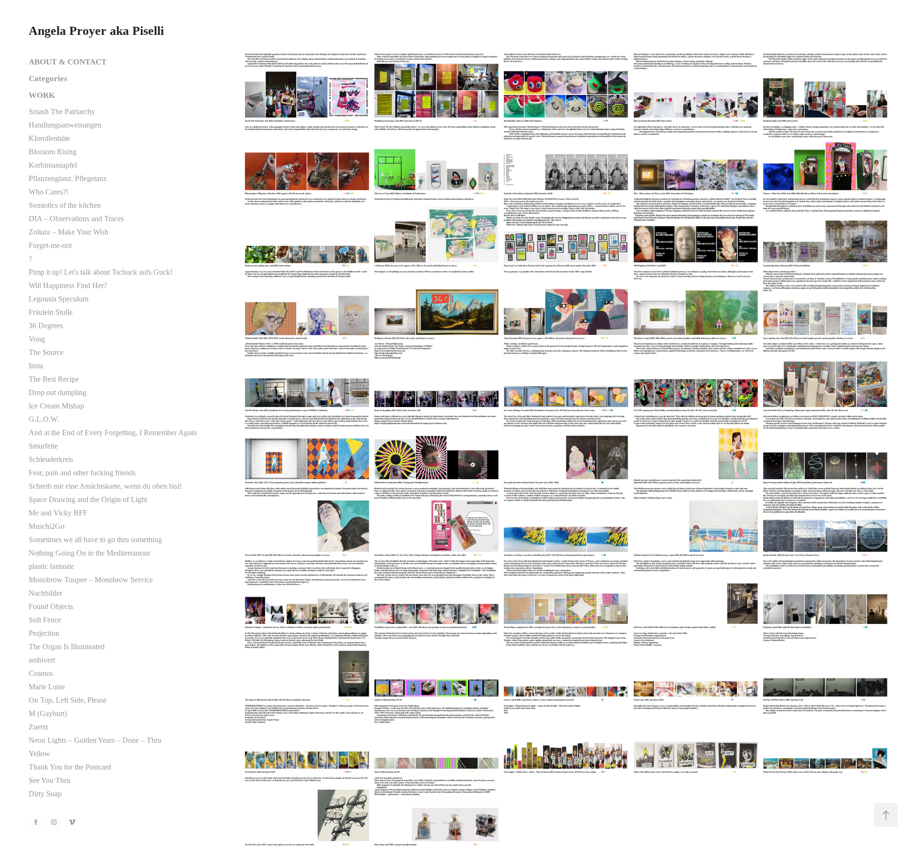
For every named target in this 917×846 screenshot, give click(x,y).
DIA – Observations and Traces (76, 218)
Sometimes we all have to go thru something (95, 539)
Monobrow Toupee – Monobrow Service (91, 580)
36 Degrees (46, 325)
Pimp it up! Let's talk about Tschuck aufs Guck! (100, 272)
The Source (46, 352)
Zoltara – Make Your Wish (68, 232)
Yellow (39, 754)
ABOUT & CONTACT (68, 61)
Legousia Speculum (58, 299)
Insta (36, 366)
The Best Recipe (54, 379)
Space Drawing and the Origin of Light (88, 499)
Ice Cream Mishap (56, 406)
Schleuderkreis (51, 459)
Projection (44, 633)
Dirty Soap (45, 794)
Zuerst (38, 727)
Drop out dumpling (57, 392)
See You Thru (49, 780)
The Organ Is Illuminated (67, 647)
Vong (37, 339)
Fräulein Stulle (51, 312)
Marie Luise (47, 687)
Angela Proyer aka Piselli (96, 31)
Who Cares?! (48, 192)
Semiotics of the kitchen (65, 205)
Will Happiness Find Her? (68, 285)
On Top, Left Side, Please (68, 700)
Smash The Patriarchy (62, 111)
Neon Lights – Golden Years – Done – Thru (95, 740)
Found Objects (51, 606)
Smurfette (43, 446)
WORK (42, 95)
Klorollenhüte (49, 138)
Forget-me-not (50, 245)
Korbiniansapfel (53, 165)
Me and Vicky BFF (58, 513)
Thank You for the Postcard (70, 767)
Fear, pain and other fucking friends (82, 473)
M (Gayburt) (48, 713)
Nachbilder (45, 593)
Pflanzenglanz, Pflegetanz (68, 178)
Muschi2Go (46, 526)
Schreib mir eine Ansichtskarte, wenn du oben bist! (105, 486)
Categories (48, 78)
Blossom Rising (52, 152)
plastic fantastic (52, 566)
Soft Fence (45, 620)
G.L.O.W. (44, 419)
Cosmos (41, 673)
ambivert (42, 660)
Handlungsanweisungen (65, 125)
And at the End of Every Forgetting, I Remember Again (113, 432)
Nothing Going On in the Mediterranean (89, 553)
